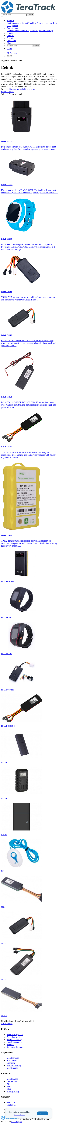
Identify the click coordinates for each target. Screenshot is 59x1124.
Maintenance (12, 1068)
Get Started (11, 40)
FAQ (9, 1086)
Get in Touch (6, 1023)
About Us (11, 1102)
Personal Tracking (44, 23)
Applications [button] (12, 28)
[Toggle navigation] (2, 16)
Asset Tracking (29, 23)
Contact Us (11, 1105)
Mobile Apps (12, 1079)
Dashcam (34, 30)
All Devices (12, 53)
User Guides (12, 1081)
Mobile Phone (13, 30)
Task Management (15, 1042)
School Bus (24, 30)
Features (10, 33)
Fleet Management (15, 23)
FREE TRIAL (7, 91)
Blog (9, 43)
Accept (42, 1113)
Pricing (10, 38)
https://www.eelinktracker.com (22, 89)
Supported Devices (15, 1047)
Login (9, 48)
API (8, 1084)
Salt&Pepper (16, 1121)
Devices (10, 35)
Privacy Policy (19, 1115)
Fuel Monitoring (46, 30)
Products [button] (10, 20)
